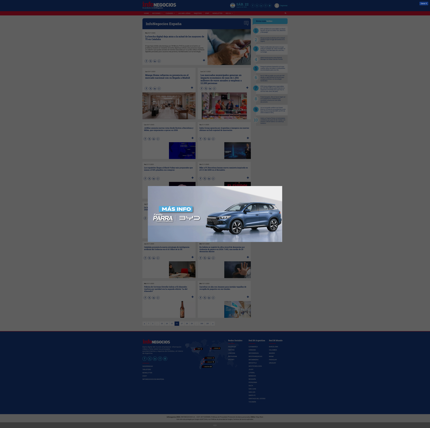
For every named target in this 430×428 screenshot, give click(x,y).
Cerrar (423, 3)
